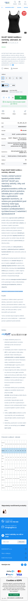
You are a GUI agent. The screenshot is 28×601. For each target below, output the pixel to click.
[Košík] (19, 3)
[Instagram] (25, 565)
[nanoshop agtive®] (1, 7)
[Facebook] (22, 565)
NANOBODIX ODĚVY (9, 7)
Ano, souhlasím (14, 594)
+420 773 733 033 (11, 522)
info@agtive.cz (11, 527)
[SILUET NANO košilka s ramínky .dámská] (4, 511)
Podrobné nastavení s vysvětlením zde (14, 597)
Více (11, 65)
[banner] (7, 3)
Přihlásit (21, 541)
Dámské (19, 7)
